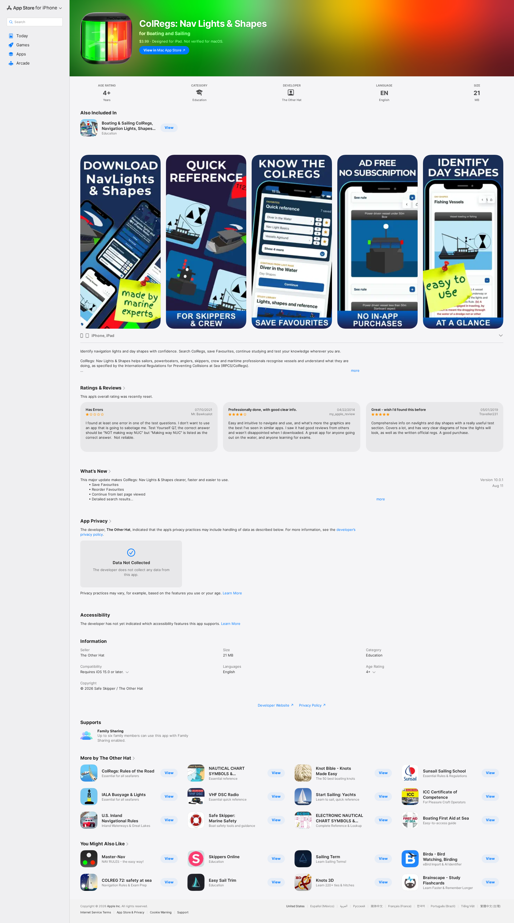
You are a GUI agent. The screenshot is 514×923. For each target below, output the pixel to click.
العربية (343, 906)
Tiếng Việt (468, 906)
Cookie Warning (161, 912)
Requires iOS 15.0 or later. (102, 672)
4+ (368, 672)
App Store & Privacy (130, 912)
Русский (359, 906)
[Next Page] (508, 241)
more (355, 370)
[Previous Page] (75, 241)
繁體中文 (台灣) (490, 906)
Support (182, 912)
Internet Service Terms (95, 912)
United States (295, 906)
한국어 (421, 906)
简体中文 (377, 906)
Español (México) (322, 906)
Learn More (232, 593)
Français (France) (399, 906)
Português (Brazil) (443, 906)
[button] (34, 36)
